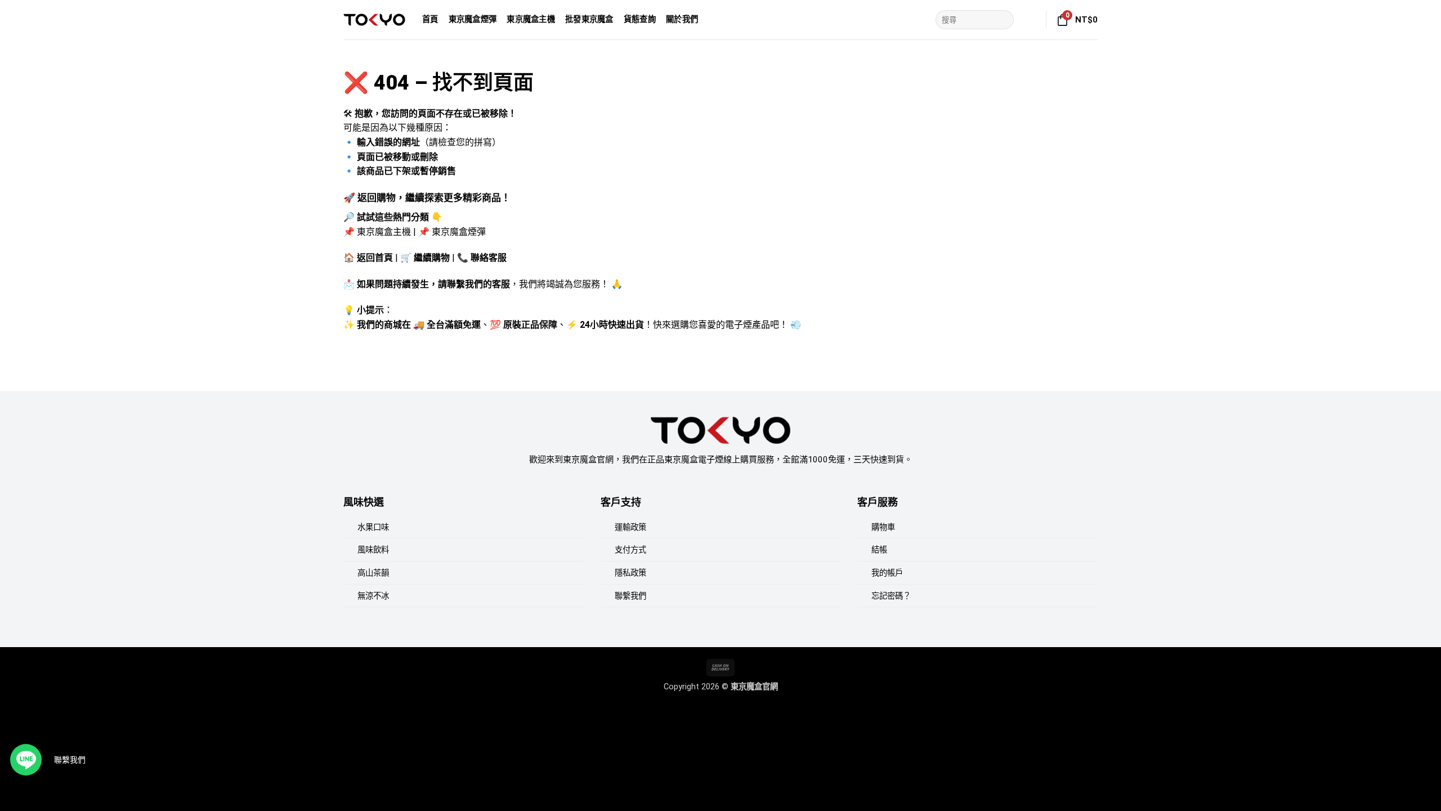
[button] (1030, 19)
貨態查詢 (640, 19)
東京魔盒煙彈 (473, 19)
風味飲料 (373, 550)
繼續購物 (432, 257)
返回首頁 (375, 257)
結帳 (879, 550)
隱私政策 (630, 573)
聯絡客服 (489, 257)
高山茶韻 (373, 573)
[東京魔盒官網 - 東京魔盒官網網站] (374, 20)
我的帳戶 (887, 573)
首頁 (430, 19)
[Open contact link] (26, 760)
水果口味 (373, 527)
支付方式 (630, 550)
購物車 (883, 527)
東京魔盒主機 (531, 19)
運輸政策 (630, 527)
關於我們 (682, 19)
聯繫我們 (630, 596)
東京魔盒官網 (754, 687)
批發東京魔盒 (589, 19)
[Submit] (1003, 19)
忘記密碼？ (891, 596)
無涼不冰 (373, 596)
